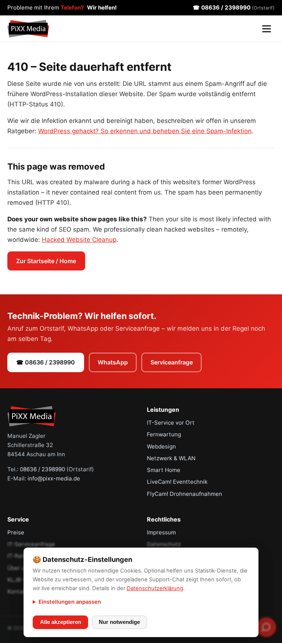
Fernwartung (164, 434)
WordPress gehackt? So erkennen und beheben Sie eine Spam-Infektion (145, 131)
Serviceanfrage (172, 362)
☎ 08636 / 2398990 (234, 7)
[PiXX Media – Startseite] (28, 28)
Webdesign (161, 446)
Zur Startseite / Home (46, 261)
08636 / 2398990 (42, 469)
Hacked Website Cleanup (79, 239)
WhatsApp (113, 362)
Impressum (161, 532)
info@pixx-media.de (54, 478)
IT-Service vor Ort (171, 422)
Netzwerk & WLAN (171, 458)
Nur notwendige (119, 622)
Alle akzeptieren (60, 622)
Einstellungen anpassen (70, 602)
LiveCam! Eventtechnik (177, 481)
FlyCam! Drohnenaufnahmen (184, 493)
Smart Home (163, 469)
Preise (15, 532)
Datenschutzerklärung (155, 588)
